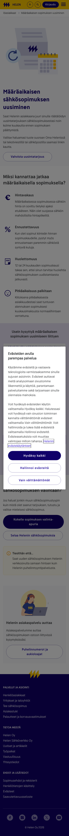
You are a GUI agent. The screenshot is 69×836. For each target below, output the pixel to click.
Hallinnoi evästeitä (34, 468)
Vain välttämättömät (34, 480)
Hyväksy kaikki (34, 455)
